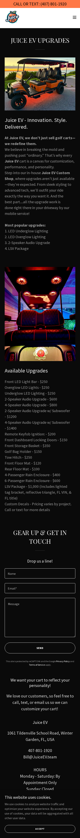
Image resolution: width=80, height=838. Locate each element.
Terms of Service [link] (37, 664)
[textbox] (40, 573)
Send (40, 648)
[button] (74, 17)
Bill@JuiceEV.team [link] (40, 757)
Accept (40, 828)
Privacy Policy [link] (63, 661)
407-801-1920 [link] (40, 750)
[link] (13, 17)
